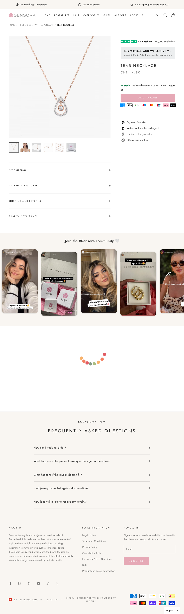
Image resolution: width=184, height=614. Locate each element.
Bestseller (62, 15)
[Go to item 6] (71, 147)
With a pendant (44, 25)
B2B (84, 565)
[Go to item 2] (25, 147)
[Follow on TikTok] (48, 583)
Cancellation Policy (92, 553)
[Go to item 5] (60, 147)
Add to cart (148, 97)
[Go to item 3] (37, 147)
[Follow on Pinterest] (29, 583)
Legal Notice (89, 535)
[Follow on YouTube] (38, 583)
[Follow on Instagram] (20, 583)
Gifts (107, 15)
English (52, 599)
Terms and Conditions (94, 541)
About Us (136, 15)
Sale (76, 15)
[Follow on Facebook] (10, 583)
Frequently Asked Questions (97, 559)
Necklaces (25, 25)
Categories (91, 15)
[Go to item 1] (14, 147)
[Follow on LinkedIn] (57, 583)
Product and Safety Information (98, 571)
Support (120, 15)
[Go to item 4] (48, 147)
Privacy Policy (89, 547)
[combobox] (172, 610)
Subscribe (136, 561)
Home (47, 15)
